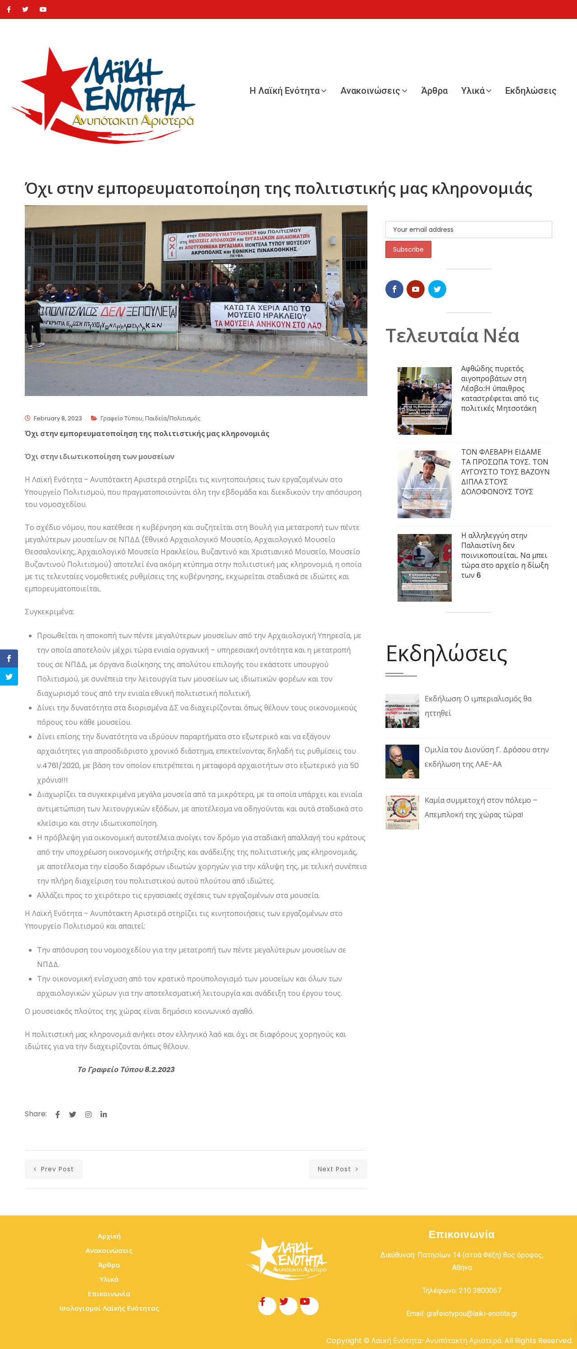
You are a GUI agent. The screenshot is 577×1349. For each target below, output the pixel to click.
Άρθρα (434, 90)
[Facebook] (9, 9)
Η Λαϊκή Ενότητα (285, 90)
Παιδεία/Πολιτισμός (172, 418)
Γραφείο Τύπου (121, 418)
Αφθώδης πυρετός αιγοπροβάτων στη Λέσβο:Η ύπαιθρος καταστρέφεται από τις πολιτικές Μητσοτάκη (500, 389)
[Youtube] (43, 9)
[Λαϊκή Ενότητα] (108, 90)
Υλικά (473, 90)
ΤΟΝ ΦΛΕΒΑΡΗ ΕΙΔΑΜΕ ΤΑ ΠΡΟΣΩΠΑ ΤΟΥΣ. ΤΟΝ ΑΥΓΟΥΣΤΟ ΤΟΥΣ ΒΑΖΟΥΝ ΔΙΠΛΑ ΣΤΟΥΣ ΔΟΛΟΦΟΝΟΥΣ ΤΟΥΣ (505, 472)
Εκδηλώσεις (531, 90)
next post (335, 1169)
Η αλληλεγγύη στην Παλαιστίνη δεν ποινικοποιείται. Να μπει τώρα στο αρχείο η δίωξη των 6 (505, 555)
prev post (56, 1169)
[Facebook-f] (267, 1306)
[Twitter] (25, 9)
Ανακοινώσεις (370, 90)
